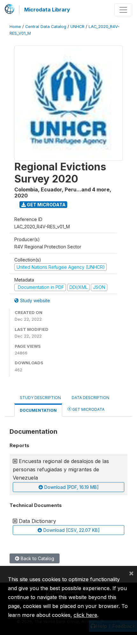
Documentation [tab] (38, 410)
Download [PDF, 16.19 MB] (71, 487)
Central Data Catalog (45, 26)
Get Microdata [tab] (88, 409)
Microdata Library (47, 9)
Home (15, 26)
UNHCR (77, 26)
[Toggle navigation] (123, 10)
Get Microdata (46, 204)
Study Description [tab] (40, 397)
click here (85, 615)
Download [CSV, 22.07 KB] (71, 530)
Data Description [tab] (90, 397)
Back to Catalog (36, 558)
